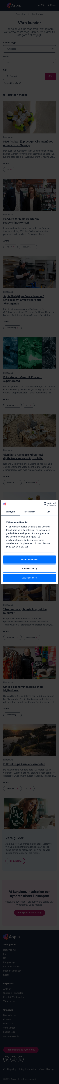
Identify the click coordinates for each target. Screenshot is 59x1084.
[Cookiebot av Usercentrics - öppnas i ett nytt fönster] (44, 504)
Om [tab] (48, 512)
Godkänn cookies (29, 559)
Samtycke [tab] (10, 512)
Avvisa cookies (29, 577)
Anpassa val (28, 568)
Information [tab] (29, 512)
